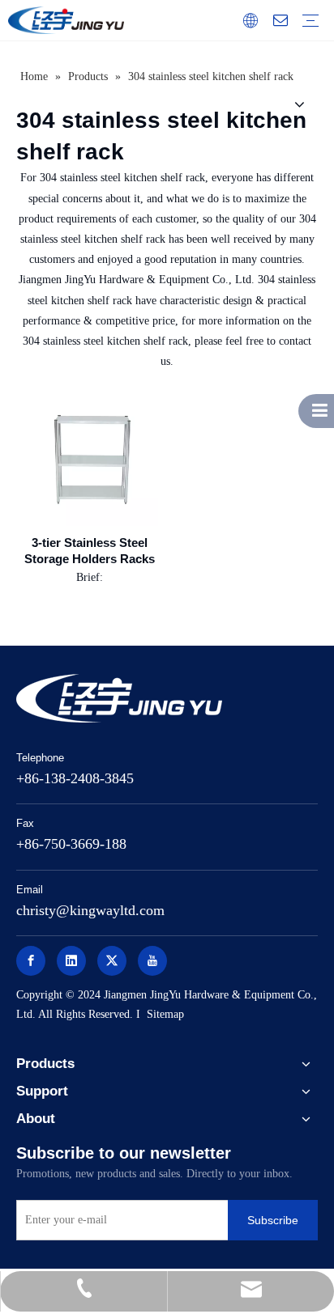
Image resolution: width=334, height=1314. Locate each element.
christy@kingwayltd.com (90, 910)
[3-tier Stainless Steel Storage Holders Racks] (89, 457)
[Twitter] (111, 961)
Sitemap (165, 1014)
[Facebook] (30, 961)
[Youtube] (152, 961)
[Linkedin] (71, 961)
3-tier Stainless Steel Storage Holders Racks (89, 551)
